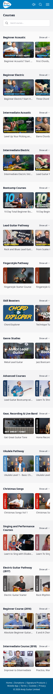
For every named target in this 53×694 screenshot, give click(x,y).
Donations (19, 682)
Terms (24, 685)
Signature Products (35, 682)
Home (9, 682)
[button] (6, 23)
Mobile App (12, 685)
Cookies (33, 685)
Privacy (42, 685)
